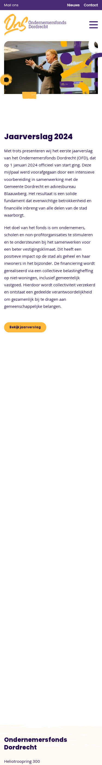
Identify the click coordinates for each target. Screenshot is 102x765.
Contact (91, 5)
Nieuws (73, 5)
